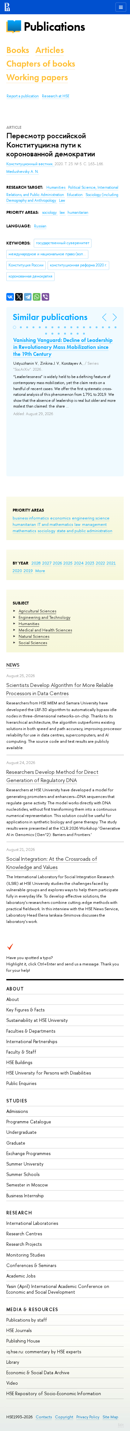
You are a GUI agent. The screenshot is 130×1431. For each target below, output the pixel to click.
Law (62, 200)
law (77, 524)
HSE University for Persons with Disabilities (48, 1073)
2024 (79, 563)
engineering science (90, 518)
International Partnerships (31, 1041)
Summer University (25, 1164)
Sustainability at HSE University (37, 1020)
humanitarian (24, 524)
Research (19, 1213)
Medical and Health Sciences (45, 630)
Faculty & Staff (21, 1052)
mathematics (24, 530)
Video (12, 1383)
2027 (46, 563)
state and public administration (84, 530)
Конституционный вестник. (30, 164)
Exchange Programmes (28, 1153)
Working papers (37, 77)
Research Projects (24, 1244)
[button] (14, 327)
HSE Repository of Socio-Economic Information (53, 1393)
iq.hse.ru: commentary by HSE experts (43, 1352)
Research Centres (24, 1234)
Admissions (17, 1111)
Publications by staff (26, 1320)
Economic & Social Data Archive (37, 1372)
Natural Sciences (34, 636)
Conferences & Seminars (31, 1265)
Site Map (110, 1417)
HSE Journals (19, 1330)
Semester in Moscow (27, 1185)
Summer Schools (22, 1174)
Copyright (64, 1417)
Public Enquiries (21, 1083)
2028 (36, 563)
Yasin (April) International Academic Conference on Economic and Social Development (57, 1289)
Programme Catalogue (28, 1122)
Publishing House (23, 1341)
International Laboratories (32, 1223)
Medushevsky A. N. (22, 171)
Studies (16, 1101)
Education (75, 194)
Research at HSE (55, 96)
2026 (57, 563)
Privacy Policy (87, 1417)
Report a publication (23, 96)
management (94, 524)
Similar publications (50, 317)
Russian (40, 226)
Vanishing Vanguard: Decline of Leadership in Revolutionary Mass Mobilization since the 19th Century (63, 347)
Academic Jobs (20, 1276)
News (13, 665)
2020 (17, 570)
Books (17, 50)
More (40, 570)
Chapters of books (40, 63)
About (15, 989)
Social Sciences (33, 642)
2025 (68, 563)
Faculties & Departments (30, 1031)
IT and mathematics (55, 524)
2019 (28, 570)
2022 (100, 563)
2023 (89, 563)
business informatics (31, 518)
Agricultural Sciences (37, 611)
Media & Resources (32, 1309)
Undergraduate (21, 1132)
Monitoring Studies (25, 1255)
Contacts (44, 1417)
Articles (49, 50)
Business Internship (25, 1195)
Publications (54, 26)
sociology (46, 530)
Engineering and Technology (44, 617)
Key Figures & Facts (25, 1010)
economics (60, 518)
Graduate (15, 1143)
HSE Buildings (19, 1062)
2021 (111, 563)
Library (12, 1362)
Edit (121, 1424)
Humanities (29, 623)
